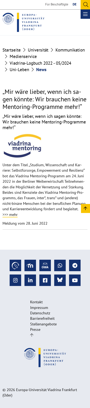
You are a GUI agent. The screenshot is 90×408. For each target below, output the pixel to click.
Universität (38, 50)
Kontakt (36, 302)
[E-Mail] (45, 265)
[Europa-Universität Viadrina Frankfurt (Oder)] (23, 22)
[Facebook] (45, 280)
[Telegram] (75, 265)
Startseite (12, 50)
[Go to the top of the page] (31, 335)
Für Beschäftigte (56, 4)
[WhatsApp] (60, 265)
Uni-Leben (19, 69)
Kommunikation (70, 50)
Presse (35, 329)
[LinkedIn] (30, 280)
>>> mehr (10, 214)
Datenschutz (40, 313)
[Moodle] (30, 265)
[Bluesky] (60, 280)
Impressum (39, 307)
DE (74, 4)
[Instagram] (15, 280)
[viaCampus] (15, 265)
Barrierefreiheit (42, 318)
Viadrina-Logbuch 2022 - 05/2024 (40, 63)
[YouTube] (75, 280)
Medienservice (23, 56)
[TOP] (85, 208)
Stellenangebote (43, 324)
